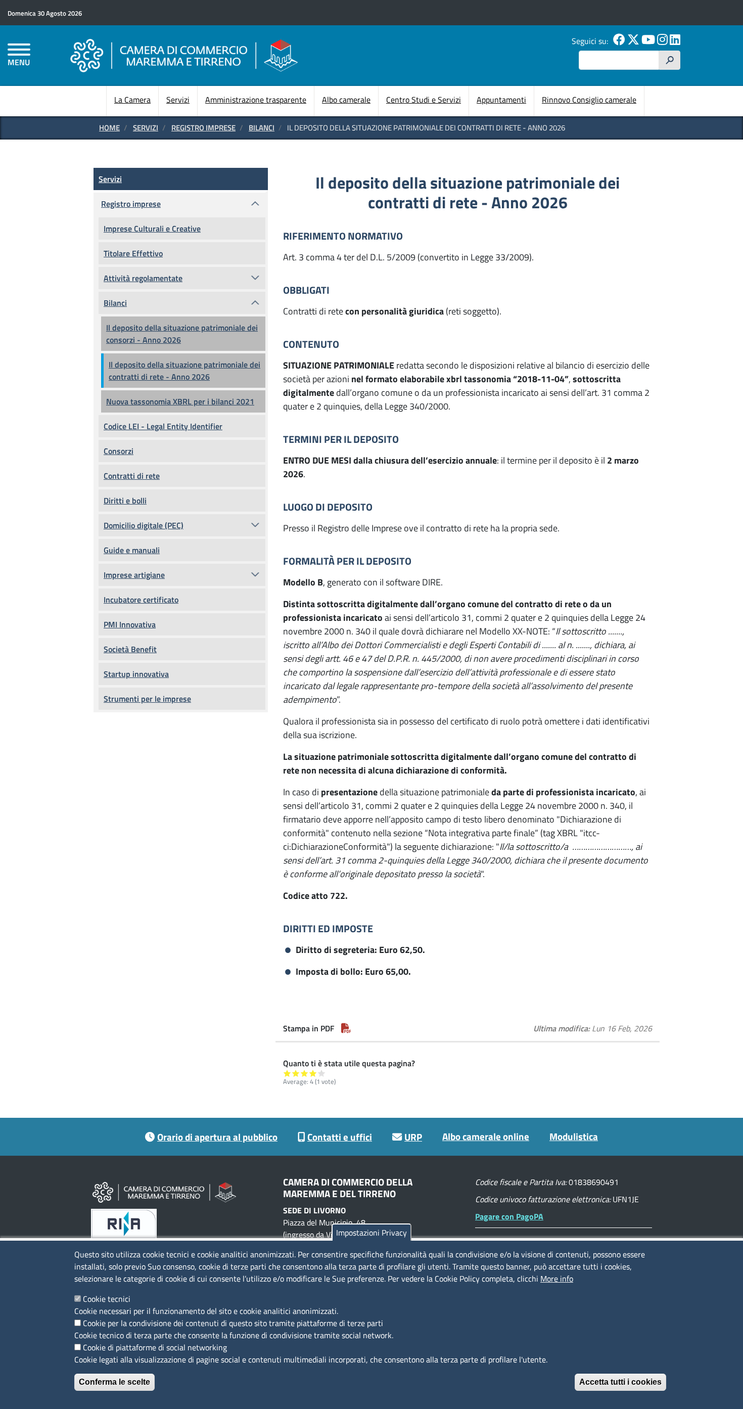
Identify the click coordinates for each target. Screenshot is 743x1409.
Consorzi (118, 451)
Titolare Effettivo (133, 253)
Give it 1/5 (287, 1073)
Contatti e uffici (339, 1136)
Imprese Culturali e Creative (152, 228)
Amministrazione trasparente (255, 100)
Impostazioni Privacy (371, 1232)
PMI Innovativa (130, 624)
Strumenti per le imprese (147, 699)
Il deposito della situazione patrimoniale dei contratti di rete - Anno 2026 (184, 370)
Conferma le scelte (114, 1382)
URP (413, 1136)
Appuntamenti (501, 100)
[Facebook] (619, 41)
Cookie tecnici (106, 1299)
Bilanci (261, 127)
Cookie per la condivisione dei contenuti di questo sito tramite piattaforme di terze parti (233, 1323)
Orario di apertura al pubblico (217, 1136)
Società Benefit (130, 649)
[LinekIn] (675, 41)
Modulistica (573, 1136)
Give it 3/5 (304, 1073)
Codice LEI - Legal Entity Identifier (163, 426)
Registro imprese (203, 127)
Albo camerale (346, 100)
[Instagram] (662, 41)
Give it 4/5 (313, 1073)
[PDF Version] (346, 1028)
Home (109, 127)
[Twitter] (633, 41)
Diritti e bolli (125, 500)
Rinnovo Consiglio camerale (589, 100)
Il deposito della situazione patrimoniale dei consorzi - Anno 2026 (182, 334)
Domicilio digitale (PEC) (143, 525)
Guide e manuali (132, 550)
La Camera (132, 100)
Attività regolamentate (143, 278)
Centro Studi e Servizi (423, 100)
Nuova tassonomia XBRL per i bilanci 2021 (180, 401)
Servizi (178, 100)
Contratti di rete (132, 476)
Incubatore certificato (141, 600)
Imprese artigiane (134, 575)
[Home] (184, 55)
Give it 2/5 (296, 1073)
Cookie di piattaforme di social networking (155, 1347)
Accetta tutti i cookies (620, 1382)
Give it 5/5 (321, 1073)
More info (556, 1278)
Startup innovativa (136, 674)
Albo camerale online (485, 1136)
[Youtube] (648, 41)
